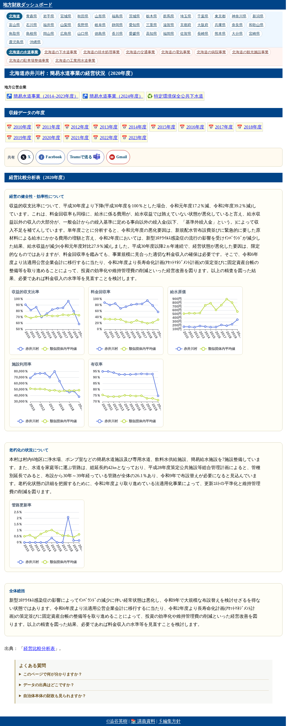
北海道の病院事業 (211, 52)
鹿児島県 (16, 42)
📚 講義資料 (143, 721)
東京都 (220, 16)
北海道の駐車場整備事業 (29, 60)
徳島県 (100, 33)
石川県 (31, 25)
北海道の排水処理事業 (101, 52)
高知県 (151, 33)
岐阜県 (100, 25)
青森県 (31, 16)
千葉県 (202, 16)
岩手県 (48, 16)
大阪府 (202, 25)
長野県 (82, 25)
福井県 (48, 25)
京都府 (185, 25)
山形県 (100, 16)
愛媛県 (134, 33)
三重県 (151, 25)
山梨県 (65, 25)
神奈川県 (239, 16)
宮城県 (65, 16)
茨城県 (134, 16)
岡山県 (48, 33)
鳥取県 (14, 33)
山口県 (82, 33)
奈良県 (237, 25)
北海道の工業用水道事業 (75, 60)
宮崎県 (254, 33)
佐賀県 (185, 33)
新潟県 (258, 16)
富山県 (14, 25)
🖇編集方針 (169, 721)
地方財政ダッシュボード (27, 4)
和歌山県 (256, 25)
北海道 (14, 16)
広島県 (65, 33)
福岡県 (168, 33)
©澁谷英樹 (117, 721)
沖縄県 (35, 42)
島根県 (31, 33)
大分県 (237, 33)
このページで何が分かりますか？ (50, 674)
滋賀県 (168, 25)
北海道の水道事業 (23, 52)
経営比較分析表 (39, 648)
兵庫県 (220, 25)
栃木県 (151, 16)
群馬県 (168, 16)
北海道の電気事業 (175, 52)
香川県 (117, 33)
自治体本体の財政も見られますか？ (52, 695)
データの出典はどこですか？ (46, 685)
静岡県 (117, 25)
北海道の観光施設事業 (250, 52)
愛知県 (134, 25)
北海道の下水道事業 (60, 52)
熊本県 (220, 33)
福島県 (117, 16)
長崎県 (202, 33)
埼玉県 (185, 16)
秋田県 (82, 16)
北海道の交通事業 (140, 52)
